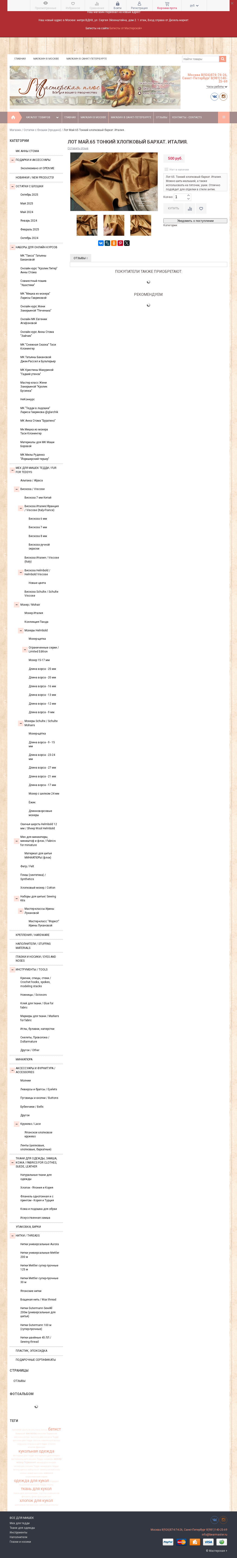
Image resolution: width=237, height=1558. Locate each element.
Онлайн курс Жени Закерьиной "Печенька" (35, 308)
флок (34, 1496)
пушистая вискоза (29, 1485)
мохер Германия (26, 1462)
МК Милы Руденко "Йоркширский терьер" (34, 456)
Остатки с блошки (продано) (42, 130)
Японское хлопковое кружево (38, 1134)
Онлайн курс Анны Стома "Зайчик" (37, 333)
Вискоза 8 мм (38, 536)
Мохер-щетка (37, 638)
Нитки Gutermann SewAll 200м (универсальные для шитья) (38, 1312)
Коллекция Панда (36, 621)
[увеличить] (188, 195)
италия (52, 1444)
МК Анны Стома (27, 151)
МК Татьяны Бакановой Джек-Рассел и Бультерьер (38, 359)
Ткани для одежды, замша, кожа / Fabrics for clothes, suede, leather (36, 1162)
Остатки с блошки (29, 186)
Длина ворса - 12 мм (42, 703)
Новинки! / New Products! (35, 177)
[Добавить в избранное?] (201, 208)
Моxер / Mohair (30, 604)
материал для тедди (23, 1455)
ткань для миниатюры (25, 1493)
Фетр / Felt (27, 866)
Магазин (15, 130)
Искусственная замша (35, 1217)
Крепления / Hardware (33, 935)
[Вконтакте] (214, 96)
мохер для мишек (46, 1462)
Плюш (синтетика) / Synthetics (33, 877)
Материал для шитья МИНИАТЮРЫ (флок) (38, 855)
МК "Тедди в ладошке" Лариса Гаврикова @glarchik (39, 410)
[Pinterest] (120, 243)
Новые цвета (37, 583)
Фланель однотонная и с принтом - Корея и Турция (37, 1198)
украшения (53, 1493)
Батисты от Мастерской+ (125, 28)
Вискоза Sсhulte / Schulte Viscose (41, 593)
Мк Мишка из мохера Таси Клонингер (34, 431)
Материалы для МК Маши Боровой (37, 444)
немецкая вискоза (50, 1470)
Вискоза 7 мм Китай (38, 497)
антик (44, 1430)
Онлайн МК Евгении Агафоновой (33, 321)
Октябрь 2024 (29, 238)
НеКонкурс (27, 399)
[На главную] (13, 117)
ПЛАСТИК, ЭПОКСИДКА (31, 1350)
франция (42, 1496)
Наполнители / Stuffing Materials (33, 945)
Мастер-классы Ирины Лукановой (39, 910)
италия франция (36, 1447)
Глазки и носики (20, 1541)
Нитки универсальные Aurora (39, 1244)
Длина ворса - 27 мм (42, 767)
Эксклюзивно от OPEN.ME (37, 168)
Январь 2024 (28, 220)
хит (49, 1496)
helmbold (17, 1430)
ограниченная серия (36, 1476)
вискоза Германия (47, 1433)
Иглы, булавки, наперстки (37, 1028)
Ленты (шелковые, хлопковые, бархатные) (35, 1147)
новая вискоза (35, 1473)
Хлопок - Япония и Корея (36, 1187)
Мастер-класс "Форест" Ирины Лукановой (44, 923)
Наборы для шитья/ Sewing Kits (38, 898)
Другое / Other (29, 1050)
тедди (43, 1485)
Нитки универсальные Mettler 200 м (39, 1254)
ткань (50, 1485)
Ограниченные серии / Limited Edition (44, 649)
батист (54, 1429)
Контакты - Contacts (187, 117)
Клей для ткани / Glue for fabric (36, 1005)
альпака (35, 1430)
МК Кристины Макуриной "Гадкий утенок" (36, 371)
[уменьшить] (188, 199)
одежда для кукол (31, 1481)
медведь (48, 1459)
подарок (54, 1481)
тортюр (43, 1493)
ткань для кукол (36, 1489)
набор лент (33, 1470)
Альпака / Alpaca (31, 480)
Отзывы (161, 117)
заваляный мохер (50, 1440)
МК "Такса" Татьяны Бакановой (33, 257)
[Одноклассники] (114, 243)
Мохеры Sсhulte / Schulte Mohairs (41, 723)
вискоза (31, 1433)
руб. (193, 5)
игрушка (22, 1444)
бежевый (20, 1433)
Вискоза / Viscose (32, 489)
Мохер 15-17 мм (39, 660)
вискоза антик (22, 1437)
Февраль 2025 (29, 229)
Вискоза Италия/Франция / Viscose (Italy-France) (42, 508)
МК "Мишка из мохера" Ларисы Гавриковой (35, 295)
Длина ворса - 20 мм (42, 677)
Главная (20, 58)
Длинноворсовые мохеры (40, 813)
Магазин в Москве (46, 58)
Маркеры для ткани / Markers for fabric (39, 1018)
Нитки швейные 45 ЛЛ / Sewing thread (35, 1339)
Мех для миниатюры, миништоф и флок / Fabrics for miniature (38, 841)
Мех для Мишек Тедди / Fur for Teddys (36, 470)
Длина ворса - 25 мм (42, 669)
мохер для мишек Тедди (27, 1466)
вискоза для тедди (22, 1440)
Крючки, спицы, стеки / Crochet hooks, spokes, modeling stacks (35, 982)
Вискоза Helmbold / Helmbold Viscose (37, 572)
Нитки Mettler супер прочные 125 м (39, 1267)
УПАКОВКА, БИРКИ (28, 1226)
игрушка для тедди (37, 1444)
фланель (26, 1496)
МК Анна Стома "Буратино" (38, 420)
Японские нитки (30, 1291)
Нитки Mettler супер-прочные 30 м (39, 1280)
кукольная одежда (36, 1451)
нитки (23, 1473)
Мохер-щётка (37, 733)
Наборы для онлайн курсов (36, 247)
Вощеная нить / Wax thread (38, 1299)
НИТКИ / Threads (28, 1235)
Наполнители (18, 1537)
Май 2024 (26, 212)
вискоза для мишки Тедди (45, 1437)
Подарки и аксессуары (33, 160)
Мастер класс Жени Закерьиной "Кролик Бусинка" (33, 386)
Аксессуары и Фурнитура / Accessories (35, 1070)
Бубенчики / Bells (32, 1106)
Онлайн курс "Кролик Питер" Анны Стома (38, 270)
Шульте (26, 1430)
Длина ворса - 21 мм (42, 776)
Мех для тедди (20, 1523)
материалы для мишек (47, 1455)
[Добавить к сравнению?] (189, 208)
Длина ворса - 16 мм (42, 686)
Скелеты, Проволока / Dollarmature (34, 1039)
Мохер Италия (34, 613)
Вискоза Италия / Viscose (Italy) (42, 559)
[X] (127, 243)
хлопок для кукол (36, 1500)
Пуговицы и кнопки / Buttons (39, 1098)
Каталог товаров (38, 117)
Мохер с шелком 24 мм (44, 793)
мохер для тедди (49, 1466)
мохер (58, 1459)
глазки (36, 1440)
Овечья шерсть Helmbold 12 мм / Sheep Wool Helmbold (38, 826)
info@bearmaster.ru (214, 1534)
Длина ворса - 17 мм (42, 785)
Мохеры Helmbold (36, 630)
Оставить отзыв (78, 148)
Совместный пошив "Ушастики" (33, 282)
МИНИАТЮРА (24, 1059)
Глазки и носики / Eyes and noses (36, 958)
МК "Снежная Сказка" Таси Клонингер (38, 346)
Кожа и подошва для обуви (38, 1209)
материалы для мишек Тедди (27, 1459)
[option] (87, 225)
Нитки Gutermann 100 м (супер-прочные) (35, 1327)
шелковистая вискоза (26, 1505)
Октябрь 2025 (29, 194)
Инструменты (18, 1532)
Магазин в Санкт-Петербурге (86, 58)
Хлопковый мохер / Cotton (37, 887)
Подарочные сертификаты (36, 1359)
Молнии (25, 1080)
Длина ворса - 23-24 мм (42, 756)
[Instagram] (223, 96)
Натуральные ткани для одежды (36, 1176)
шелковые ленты (48, 1505)
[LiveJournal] (107, 243)
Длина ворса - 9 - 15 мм (42, 744)
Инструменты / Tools (31, 969)
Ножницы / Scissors (33, 994)
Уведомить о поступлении (195, 221)
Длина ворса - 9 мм (41, 712)
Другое (25, 1115)
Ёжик (32, 802)
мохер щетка (20, 1470)
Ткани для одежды (22, 1527)
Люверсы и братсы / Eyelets (38, 1089)
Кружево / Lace (30, 1124)
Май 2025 (26, 203)
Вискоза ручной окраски (39, 546)
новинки (48, 1473)
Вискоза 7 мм (38, 527)
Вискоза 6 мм (38, 518)
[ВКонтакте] (101, 243)
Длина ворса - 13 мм (42, 694)
